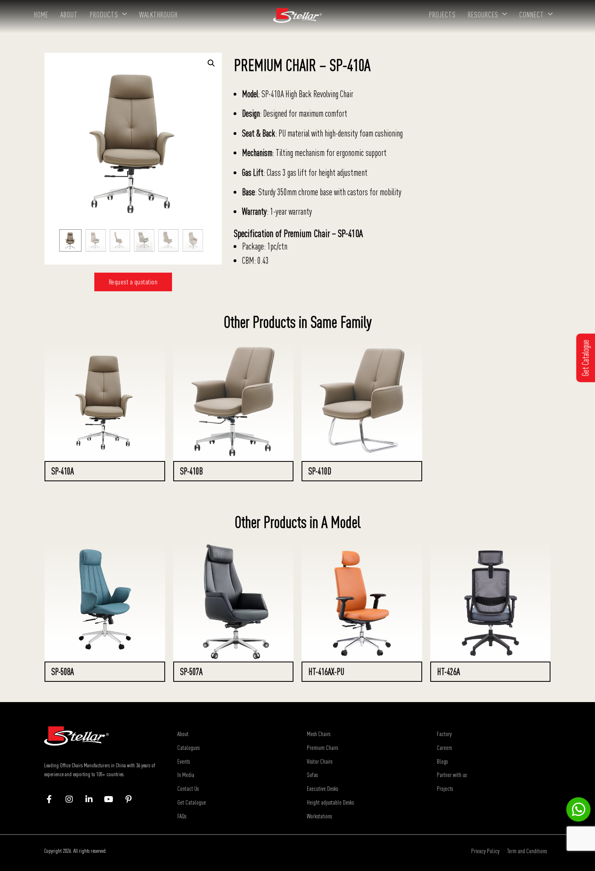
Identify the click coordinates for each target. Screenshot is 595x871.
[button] (211, 63)
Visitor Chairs (319, 761)
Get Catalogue (191, 802)
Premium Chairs (322, 747)
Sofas (312, 774)
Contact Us (188, 788)
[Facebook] (53, 799)
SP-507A (191, 671)
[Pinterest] (132, 799)
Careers (444, 747)
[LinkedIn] (93, 799)
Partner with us (452, 774)
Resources (483, 14)
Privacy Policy (485, 850)
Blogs (442, 761)
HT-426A (448, 671)
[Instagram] (73, 799)
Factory (444, 733)
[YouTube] (113, 799)
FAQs (181, 816)
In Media (185, 774)
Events (183, 761)
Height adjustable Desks (330, 802)
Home (41, 14)
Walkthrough (158, 14)
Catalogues (188, 747)
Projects (442, 14)
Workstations (319, 816)
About (69, 14)
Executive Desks (322, 788)
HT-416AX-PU (326, 671)
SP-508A (62, 671)
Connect (531, 14)
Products (104, 14)
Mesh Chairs (318, 733)
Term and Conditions (527, 850)
